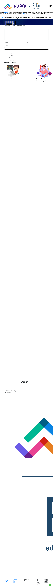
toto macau (3, 17)
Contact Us (15, 579)
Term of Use (15, 581)
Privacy (14, 582)
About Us (6, 580)
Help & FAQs (15, 580)
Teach (6, 581)
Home (6, 579)
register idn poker (6, 12)
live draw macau (27, 18)
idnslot (22, 15)
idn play (24, 13)
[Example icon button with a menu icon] (6, 23)
